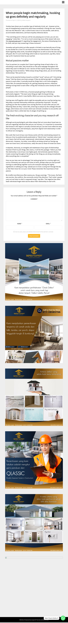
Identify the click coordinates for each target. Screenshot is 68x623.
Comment (34, 199)
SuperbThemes (36, 620)
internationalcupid (14, 41)
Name (19, 224)
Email (48, 224)
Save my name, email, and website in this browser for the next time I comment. (34, 231)
